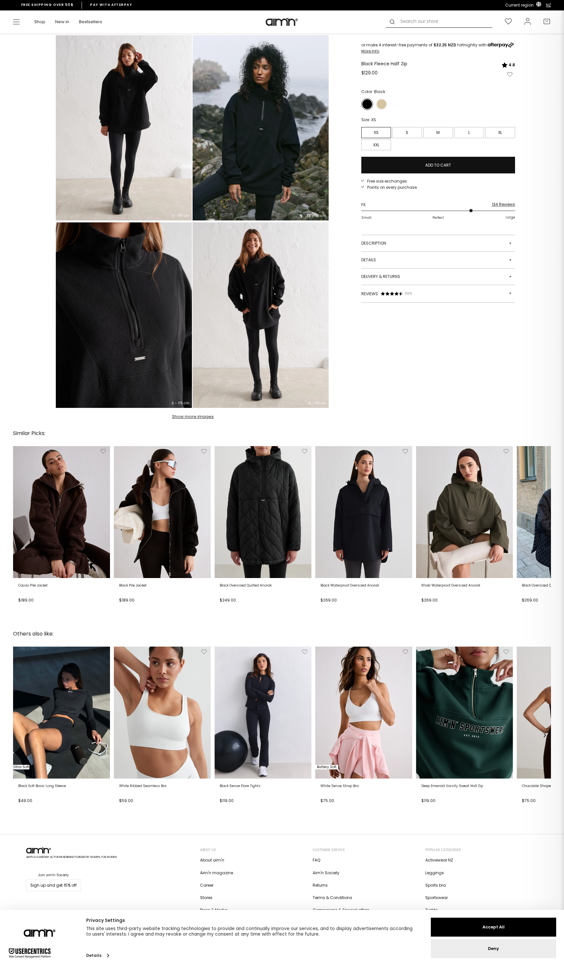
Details (436, 260)
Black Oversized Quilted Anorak (246, 585)
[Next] (544, 531)
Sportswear (436, 897)
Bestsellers (90, 22)
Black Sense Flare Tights (240, 786)
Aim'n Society (326, 873)
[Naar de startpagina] (282, 22)
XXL (376, 145)
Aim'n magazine (216, 873)
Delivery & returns (436, 276)
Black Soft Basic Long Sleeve (42, 786)
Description (436, 243)
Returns (320, 885)
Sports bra (435, 885)
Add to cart (31, 607)
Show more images (193, 416)
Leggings (434, 873)
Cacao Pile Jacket (33, 585)
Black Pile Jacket (133, 585)
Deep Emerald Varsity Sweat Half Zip (452, 786)
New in (62, 22)
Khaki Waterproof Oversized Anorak (450, 585)
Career (206, 885)
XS (376, 132)
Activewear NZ (439, 860)
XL (500, 132)
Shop (39, 22)
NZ (548, 5)
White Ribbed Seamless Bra (142, 786)
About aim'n (212, 860)
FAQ (316, 860)
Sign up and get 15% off (53, 885)
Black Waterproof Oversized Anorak (350, 585)
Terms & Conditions (332, 897)
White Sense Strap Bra (340, 786)
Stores (206, 897)
